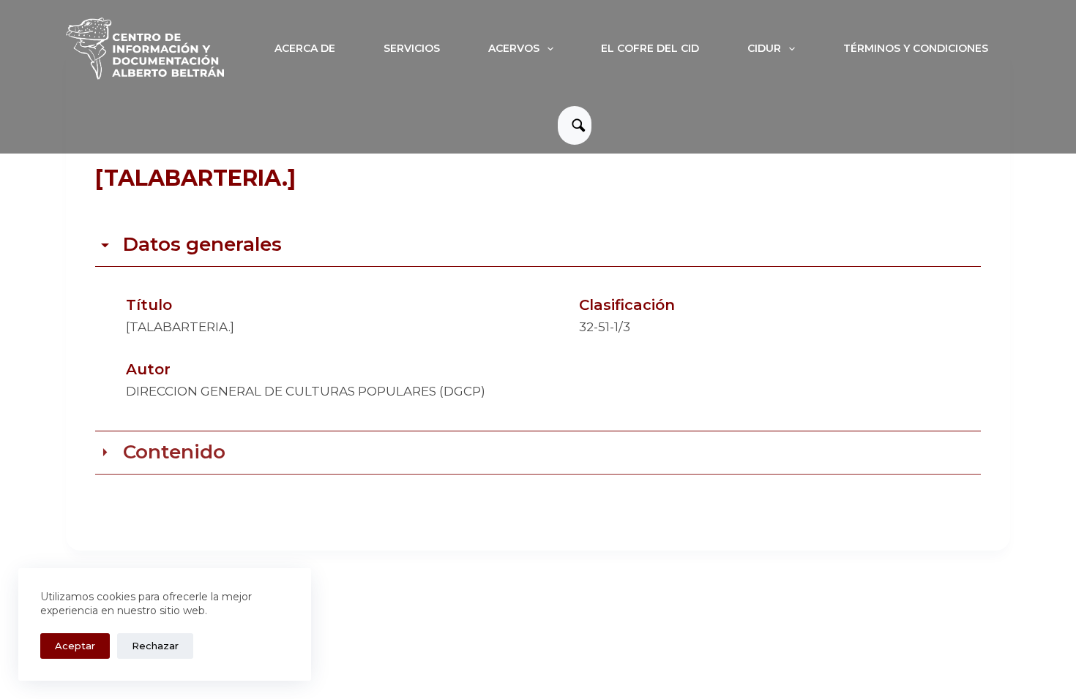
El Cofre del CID (650, 48)
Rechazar (155, 645)
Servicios (412, 48)
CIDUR (764, 48)
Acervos (513, 48)
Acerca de (304, 48)
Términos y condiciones (915, 48)
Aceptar (75, 645)
